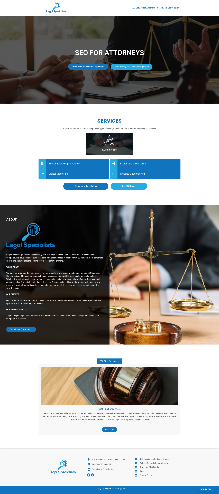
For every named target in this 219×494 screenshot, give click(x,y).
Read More (109, 429)
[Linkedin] (88, 474)
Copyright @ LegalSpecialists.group (110, 488)
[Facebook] (92, 474)
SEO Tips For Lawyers (109, 361)
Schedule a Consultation (21, 329)
